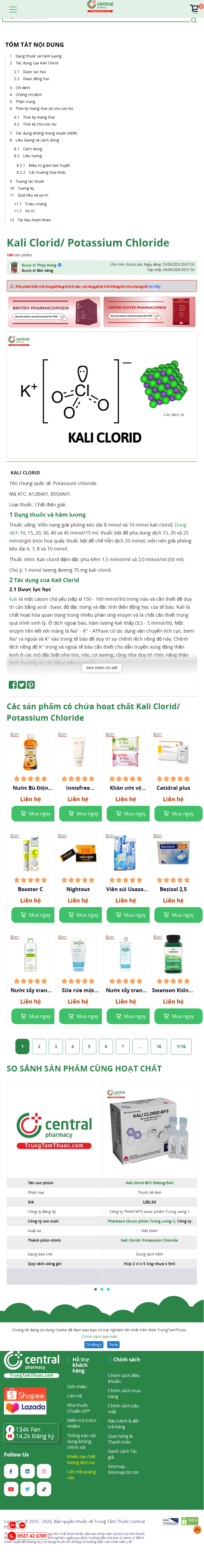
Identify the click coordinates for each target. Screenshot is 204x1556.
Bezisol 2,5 (173, 889)
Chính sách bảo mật (99, 1336)
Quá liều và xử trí (33, 195)
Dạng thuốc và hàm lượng (39, 56)
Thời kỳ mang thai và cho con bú (44, 108)
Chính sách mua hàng (124, 1393)
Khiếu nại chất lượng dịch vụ (81, 1459)
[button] (95, 1289)
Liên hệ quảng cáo (81, 1474)
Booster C (30, 889)
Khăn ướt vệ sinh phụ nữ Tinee (125, 788)
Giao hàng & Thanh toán (120, 1439)
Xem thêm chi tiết (102, 667)
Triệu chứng (36, 203)
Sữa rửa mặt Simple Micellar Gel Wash (78, 990)
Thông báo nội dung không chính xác (81, 1441)
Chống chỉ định (29, 94)
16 (159, 1046)
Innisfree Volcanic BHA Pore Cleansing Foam (78, 788)
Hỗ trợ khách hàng (80, 1365)
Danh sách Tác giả (122, 1454)
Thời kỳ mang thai (39, 117)
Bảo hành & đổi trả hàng (123, 1424)
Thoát (113, 1344)
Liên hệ (74, 1396)
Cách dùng (33, 148)
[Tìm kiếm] (193, 20)
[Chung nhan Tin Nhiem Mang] (170, 1522)
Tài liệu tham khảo (34, 219)
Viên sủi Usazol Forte (125, 889)
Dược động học (37, 78)
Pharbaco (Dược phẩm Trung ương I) (141, 1221)
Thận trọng (26, 101)
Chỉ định (23, 87)
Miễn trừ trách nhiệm (81, 1423)
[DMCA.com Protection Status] (189, 1522)
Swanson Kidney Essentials (173, 990)
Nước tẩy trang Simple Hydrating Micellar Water (125, 990)
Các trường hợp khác (47, 172)
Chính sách (126, 1360)
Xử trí (30, 210)
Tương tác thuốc (31, 181)
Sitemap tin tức (123, 1472)
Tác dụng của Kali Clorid (37, 62)
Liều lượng (33, 155)
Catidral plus (173, 788)
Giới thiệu (77, 1386)
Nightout (78, 889)
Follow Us (16, 1455)
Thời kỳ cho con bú (40, 124)
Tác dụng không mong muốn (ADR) (47, 133)
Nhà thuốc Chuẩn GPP (78, 1408)
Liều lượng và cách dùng (38, 140)
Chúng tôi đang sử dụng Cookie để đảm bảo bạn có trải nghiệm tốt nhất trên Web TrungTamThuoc (99, 1333)
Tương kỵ (26, 188)
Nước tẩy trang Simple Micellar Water (30, 990)
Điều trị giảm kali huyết (50, 165)
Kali (13, 599)
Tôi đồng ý (94, 1344)
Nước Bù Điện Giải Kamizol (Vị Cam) (30, 788)
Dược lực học (35, 71)
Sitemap (116, 1466)
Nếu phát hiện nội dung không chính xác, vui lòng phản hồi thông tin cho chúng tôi (88, 286)
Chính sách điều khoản (124, 1378)
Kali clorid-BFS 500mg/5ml (149, 1182)
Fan (28, 1429)
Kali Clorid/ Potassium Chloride (149, 1240)
